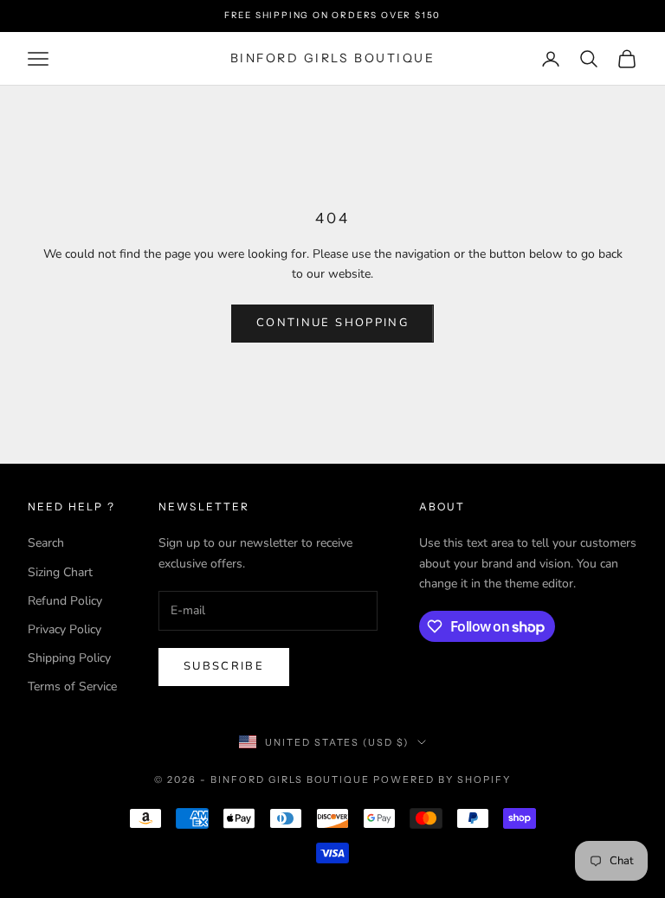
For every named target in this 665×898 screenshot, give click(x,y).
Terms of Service (72, 686)
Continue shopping (332, 322)
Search (46, 543)
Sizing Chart (60, 572)
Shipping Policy (69, 658)
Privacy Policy (64, 629)
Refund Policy (65, 601)
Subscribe (224, 666)
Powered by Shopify (442, 779)
